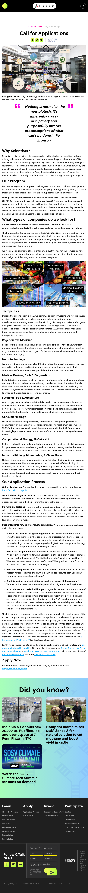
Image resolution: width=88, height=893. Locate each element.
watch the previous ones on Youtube (41, 651)
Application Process (31, 812)
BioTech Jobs (70, 831)
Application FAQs (9, 827)
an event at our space (44, 654)
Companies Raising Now (54, 812)
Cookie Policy (7, 839)
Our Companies (8, 819)
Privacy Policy (7, 835)
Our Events (69, 815)
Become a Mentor (72, 823)
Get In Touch (28, 815)
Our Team (6, 823)
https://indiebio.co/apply (14, 490)
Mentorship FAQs (9, 831)
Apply (28, 805)
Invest (49, 805)
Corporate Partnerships (74, 827)
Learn (6, 805)
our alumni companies (13, 654)
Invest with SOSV (51, 815)
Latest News (70, 819)
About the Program (10, 812)
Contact (68, 812)
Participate (74, 805)
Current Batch (7, 815)
